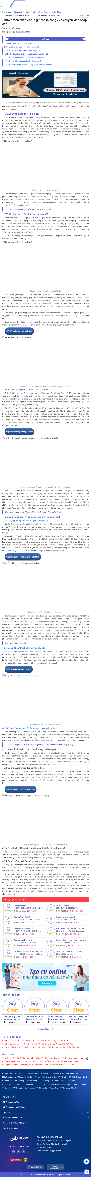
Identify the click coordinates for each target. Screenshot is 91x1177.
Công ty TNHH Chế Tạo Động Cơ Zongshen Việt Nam (68, 943)
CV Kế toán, (62, 1077)
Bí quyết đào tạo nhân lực (43, 1064)
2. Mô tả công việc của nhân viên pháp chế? (21, 47)
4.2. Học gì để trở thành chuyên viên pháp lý (23, 61)
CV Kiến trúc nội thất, (34, 1084)
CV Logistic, (53, 1088)
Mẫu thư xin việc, (9, 1077)
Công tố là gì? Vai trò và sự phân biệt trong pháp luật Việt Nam (12, 1018)
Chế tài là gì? (20, 643)
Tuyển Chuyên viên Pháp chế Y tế (28, 951)
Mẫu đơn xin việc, (72, 1073)
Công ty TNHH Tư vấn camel (67, 920)
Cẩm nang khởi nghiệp (15, 1061)
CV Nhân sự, (7, 1081)
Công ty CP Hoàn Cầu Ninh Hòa (25, 943)
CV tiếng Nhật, (58, 1073)
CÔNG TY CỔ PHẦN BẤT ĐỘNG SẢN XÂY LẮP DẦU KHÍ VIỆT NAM (28, 908)
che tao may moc (12, 1044)
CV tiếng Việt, (33, 1073)
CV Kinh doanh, (75, 1077)
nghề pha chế (11, 1040)
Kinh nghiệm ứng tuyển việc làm (42, 1061)
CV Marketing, (31, 1081)
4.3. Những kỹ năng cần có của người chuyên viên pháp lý (28, 65)
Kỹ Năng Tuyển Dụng (74, 1058)
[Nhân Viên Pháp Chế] (51, 908)
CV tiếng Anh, (20, 1073)
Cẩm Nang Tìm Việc (52, 1058)
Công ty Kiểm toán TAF (64, 954)
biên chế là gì (28, 1047)
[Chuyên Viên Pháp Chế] (8, 920)
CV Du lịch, (6, 1088)
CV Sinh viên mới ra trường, (13, 1084)
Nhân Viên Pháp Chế (64, 905)
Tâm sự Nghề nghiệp (31, 1058)
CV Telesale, (30, 1088)
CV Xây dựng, (44, 1081)
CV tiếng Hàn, (45, 1073)
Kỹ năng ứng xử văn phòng (72, 1061)
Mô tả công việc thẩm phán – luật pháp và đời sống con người (55, 1018)
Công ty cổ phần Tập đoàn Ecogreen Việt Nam (70, 931)
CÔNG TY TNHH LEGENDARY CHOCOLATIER (66, 908)
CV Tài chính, (41, 1088)
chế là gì (39, 1040)
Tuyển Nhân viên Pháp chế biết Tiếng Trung (71, 940)
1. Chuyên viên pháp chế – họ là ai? (18, 43)
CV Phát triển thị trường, (76, 1084)
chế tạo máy (26, 1040)
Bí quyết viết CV (12, 1058)
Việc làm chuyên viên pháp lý (18, 669)
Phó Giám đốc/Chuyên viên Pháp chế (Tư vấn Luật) (71, 928)
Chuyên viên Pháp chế (23, 905)
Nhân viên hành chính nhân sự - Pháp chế (71, 951)
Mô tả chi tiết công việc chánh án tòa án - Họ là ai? (78, 1018)
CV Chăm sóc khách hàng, (54, 1084)
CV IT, (85, 1077)
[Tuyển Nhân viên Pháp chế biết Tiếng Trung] (51, 943)
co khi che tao (11, 1047)
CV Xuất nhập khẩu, (68, 1081)
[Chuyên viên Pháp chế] (8, 908)
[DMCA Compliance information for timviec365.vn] (25, 1160)
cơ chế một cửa (65, 1044)
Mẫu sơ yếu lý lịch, (24, 1077)
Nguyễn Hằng (14, 28)
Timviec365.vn (37, 874)
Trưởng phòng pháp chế (66, 917)
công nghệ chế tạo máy (48, 1047)
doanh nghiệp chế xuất (57, 1040)
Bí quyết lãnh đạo (67, 1064)
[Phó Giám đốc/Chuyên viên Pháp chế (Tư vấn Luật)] (51, 931)
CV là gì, (36, 1077)
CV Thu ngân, (18, 1088)
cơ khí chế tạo (48, 1044)
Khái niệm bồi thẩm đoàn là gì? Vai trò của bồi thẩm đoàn (34, 1018)
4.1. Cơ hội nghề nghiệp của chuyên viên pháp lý (25, 57)
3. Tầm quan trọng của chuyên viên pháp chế (22, 50)
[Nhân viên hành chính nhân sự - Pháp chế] (51, 954)
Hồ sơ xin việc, (8, 1073)
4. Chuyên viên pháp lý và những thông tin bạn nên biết (26, 54)
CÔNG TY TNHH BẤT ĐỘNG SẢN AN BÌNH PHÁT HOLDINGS (27, 931)
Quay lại (84, 15)
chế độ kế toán (31, 1044)
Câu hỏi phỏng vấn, (49, 1077)
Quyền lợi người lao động (16, 1064)
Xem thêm (44, 1029)
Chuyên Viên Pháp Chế (23, 917)
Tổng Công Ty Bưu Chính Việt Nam (27, 920)
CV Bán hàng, (19, 1081)
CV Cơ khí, (55, 1081)
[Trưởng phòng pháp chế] (51, 920)
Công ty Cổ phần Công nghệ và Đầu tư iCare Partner (28, 954)
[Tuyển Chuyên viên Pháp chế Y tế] (8, 954)
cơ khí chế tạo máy (71, 1047)
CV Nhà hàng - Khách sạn (69, 1088)
